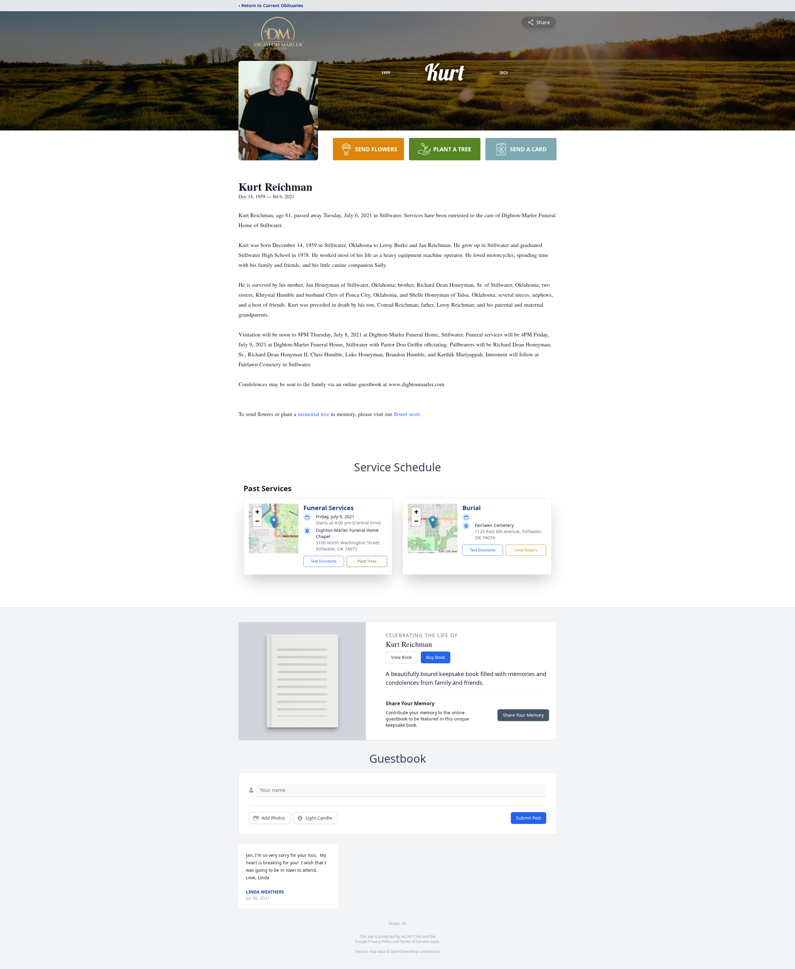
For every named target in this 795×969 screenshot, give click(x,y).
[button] (274, 522)
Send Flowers (526, 550)
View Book (401, 657)
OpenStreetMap (404, 951)
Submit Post (528, 818)
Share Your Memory (523, 715)
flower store (407, 414)
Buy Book (435, 657)
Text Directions (324, 561)
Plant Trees (367, 561)
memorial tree (313, 414)
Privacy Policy (380, 941)
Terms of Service (414, 941)
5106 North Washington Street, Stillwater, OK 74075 (348, 546)
